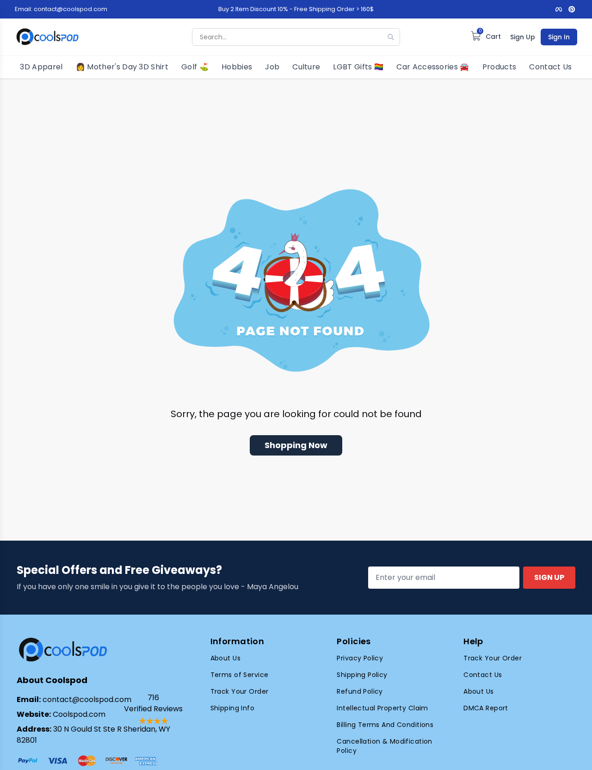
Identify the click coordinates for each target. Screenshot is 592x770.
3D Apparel (41, 67)
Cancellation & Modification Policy (384, 746)
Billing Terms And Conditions (385, 724)
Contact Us (550, 67)
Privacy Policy (360, 658)
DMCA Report (485, 708)
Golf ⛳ (195, 67)
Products (499, 67)
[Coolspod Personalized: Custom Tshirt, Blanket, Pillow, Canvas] (47, 37)
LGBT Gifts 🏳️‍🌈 (358, 67)
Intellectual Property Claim (382, 708)
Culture (306, 67)
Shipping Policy (362, 674)
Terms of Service (239, 674)
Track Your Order (239, 691)
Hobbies (237, 67)
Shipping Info (232, 708)
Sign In (559, 37)
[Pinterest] (571, 9)
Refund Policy (359, 691)
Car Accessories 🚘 (432, 67)
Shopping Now (296, 445)
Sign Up (522, 37)
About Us (225, 658)
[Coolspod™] (63, 650)
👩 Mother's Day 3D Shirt (122, 67)
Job (272, 67)
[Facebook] (558, 9)
